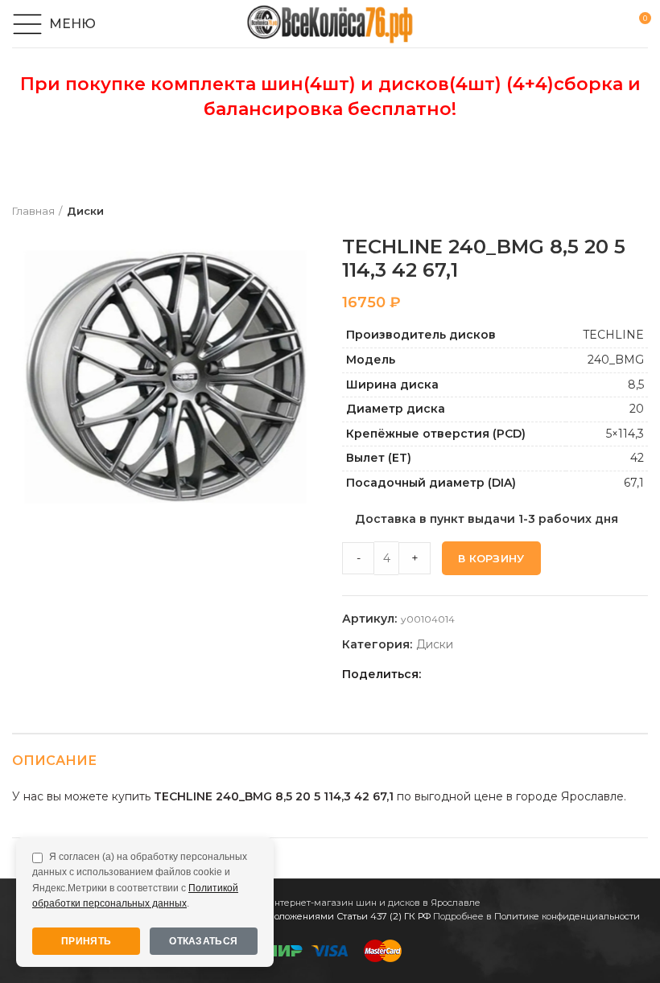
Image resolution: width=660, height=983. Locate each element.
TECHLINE (613, 334)
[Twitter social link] (456, 674)
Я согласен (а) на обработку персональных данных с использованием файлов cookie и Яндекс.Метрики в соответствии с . (139, 880)
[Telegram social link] (530, 674)
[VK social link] (511, 674)
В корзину (491, 558)
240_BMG (616, 359)
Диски (85, 210)
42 (637, 457)
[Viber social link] (548, 674)
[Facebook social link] (437, 674)
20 (636, 408)
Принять (86, 941)
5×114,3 (625, 433)
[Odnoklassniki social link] (474, 674)
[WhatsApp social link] (493, 674)
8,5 (636, 384)
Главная (33, 210)
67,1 (634, 482)
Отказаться (203, 941)
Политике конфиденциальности (567, 916)
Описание (54, 760)
